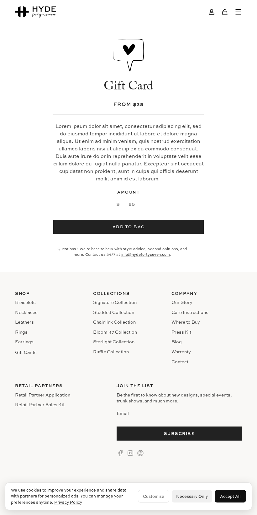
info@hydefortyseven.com (145, 254)
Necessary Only (192, 496)
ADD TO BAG (129, 227)
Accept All (230, 496)
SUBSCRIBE (179, 433)
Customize (153, 496)
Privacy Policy (68, 502)
